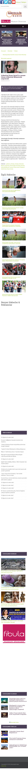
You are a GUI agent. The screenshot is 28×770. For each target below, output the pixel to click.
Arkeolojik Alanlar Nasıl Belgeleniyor (16, 732)
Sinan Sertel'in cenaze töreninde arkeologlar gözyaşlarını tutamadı (11, 225)
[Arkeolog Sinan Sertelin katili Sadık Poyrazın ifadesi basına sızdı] (14, 286)
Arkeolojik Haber (15, 764)
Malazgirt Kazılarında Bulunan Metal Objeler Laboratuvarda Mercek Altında (11, 455)
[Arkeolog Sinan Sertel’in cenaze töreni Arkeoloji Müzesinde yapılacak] (14, 67)
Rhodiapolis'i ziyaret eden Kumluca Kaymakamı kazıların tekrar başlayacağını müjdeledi (17, 707)
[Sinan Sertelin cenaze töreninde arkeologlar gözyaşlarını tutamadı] (14, 217)
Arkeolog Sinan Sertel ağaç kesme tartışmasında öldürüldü (11, 191)
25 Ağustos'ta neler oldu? (7, 459)
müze (18, 167)
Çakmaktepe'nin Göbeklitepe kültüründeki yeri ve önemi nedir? (18, 746)
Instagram (10, 2)
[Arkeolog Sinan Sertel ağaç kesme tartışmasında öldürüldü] (14, 182)
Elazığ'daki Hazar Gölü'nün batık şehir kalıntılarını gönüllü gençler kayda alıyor (18, 700)
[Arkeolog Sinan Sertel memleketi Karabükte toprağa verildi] (14, 269)
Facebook (2, 2)
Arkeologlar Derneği (15, 165)
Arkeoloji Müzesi (5, 167)
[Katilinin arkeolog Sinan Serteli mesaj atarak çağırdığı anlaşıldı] (14, 200)
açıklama (8, 164)
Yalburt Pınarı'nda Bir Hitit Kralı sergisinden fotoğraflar (17, 713)
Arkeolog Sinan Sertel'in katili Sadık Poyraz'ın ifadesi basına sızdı (12, 295)
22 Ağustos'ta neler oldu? (7, 482)
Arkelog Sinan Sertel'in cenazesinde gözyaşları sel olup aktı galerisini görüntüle (12, 88)
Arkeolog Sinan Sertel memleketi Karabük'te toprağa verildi (11, 277)
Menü (4, 26)
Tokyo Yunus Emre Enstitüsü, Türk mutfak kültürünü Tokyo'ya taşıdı (11, 474)
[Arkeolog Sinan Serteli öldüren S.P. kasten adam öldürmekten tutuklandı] (14, 252)
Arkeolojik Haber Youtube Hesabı (13, 2)
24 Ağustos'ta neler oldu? (7, 466)
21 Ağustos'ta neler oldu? (7, 485)
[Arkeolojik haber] (14, 14)
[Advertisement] (14, 367)
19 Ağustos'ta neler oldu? (7, 495)
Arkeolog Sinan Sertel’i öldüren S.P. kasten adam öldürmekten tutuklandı (13, 260)
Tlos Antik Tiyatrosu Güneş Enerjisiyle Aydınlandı (17, 738)
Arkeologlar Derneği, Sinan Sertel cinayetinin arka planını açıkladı (11, 243)
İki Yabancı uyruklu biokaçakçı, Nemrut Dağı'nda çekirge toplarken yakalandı (13, 491)
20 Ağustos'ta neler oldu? (7, 488)
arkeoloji (22, 165)
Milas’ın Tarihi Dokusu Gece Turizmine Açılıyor (12, 452)
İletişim (24, 2)
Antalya (13, 164)
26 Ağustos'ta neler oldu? (7, 437)
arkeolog (7, 165)
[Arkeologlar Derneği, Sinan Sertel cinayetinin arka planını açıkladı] (14, 234)
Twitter (6, 2)
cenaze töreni (13, 167)
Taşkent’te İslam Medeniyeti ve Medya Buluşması (13, 449)
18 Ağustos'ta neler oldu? (7, 498)
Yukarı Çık (3, 766)
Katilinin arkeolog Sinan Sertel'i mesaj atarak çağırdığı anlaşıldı (12, 208)
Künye (18, 2)
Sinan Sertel (10, 169)
